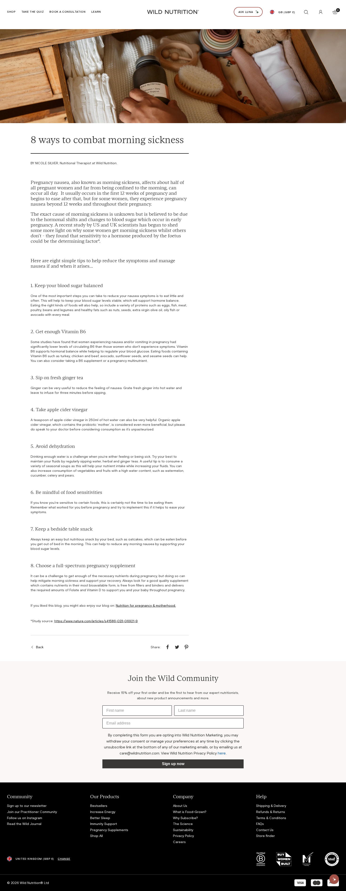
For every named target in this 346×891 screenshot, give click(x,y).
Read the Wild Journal (24, 824)
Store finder (265, 836)
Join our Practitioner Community (32, 812)
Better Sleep (100, 818)
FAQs (260, 824)
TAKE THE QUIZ (32, 11)
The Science (183, 824)
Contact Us (265, 830)
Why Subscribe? (185, 818)
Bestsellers (98, 806)
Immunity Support (103, 824)
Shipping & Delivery (271, 806)
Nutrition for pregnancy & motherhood (145, 605)
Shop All (96, 836)
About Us (180, 806)
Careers (179, 842)
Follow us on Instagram (24, 818)
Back (40, 647)
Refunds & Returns (270, 812)
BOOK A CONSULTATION (67, 11)
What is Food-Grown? (189, 812)
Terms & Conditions (271, 818)
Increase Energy (102, 812)
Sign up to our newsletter (27, 806)
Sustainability (183, 830)
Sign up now (173, 764)
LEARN (96, 11)
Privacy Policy (183, 836)
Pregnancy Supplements (109, 830)
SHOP (11, 11)
